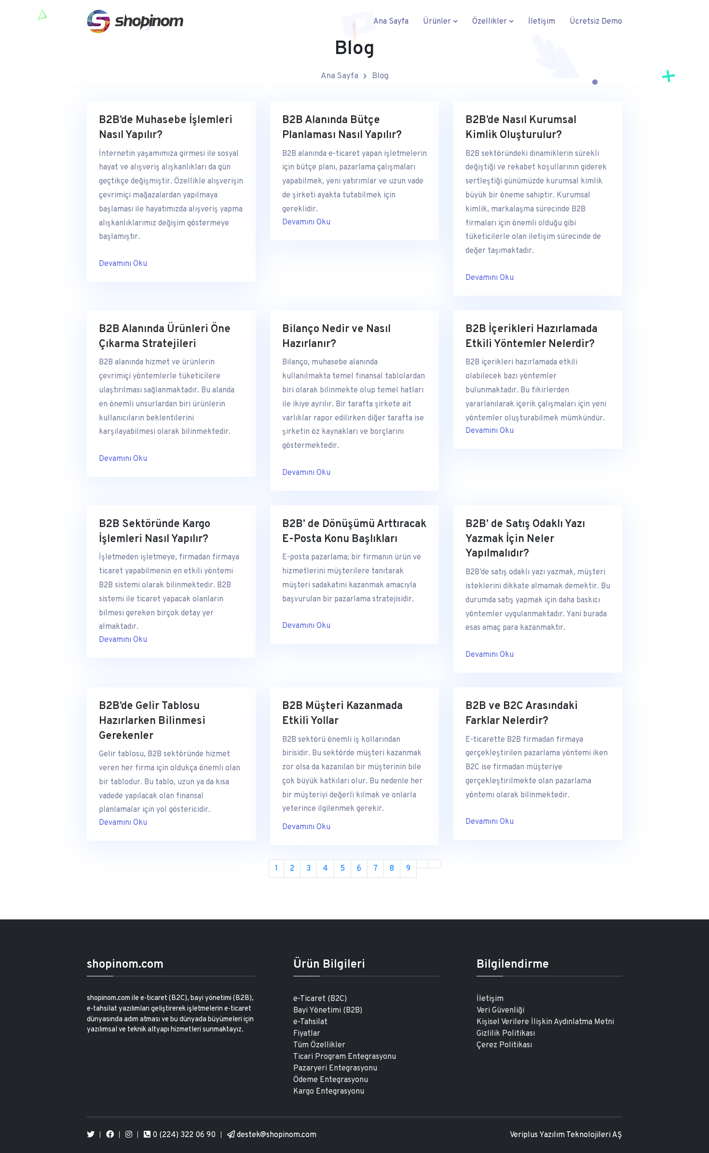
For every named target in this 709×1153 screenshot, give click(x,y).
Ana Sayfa (391, 22)
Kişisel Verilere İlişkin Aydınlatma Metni (545, 1022)
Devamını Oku (123, 264)
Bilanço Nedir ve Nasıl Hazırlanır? (336, 337)
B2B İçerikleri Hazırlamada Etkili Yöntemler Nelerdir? (531, 337)
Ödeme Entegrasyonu (330, 1080)
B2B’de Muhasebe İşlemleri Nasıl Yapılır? (165, 128)
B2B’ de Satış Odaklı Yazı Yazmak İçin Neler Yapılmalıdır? (525, 539)
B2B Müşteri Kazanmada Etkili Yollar (342, 714)
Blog (380, 76)
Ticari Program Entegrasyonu (344, 1057)
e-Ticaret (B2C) (320, 999)
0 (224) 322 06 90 (183, 1135)
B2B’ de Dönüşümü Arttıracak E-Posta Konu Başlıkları (354, 532)
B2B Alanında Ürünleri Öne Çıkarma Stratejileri (165, 337)
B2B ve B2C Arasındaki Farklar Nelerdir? (521, 714)
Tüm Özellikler (319, 1045)
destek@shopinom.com (275, 1135)
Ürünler (438, 22)
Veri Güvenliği (500, 1010)
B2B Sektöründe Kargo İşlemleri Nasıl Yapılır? (154, 532)
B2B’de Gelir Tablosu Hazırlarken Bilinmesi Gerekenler (152, 721)
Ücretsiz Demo (596, 22)
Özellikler (490, 22)
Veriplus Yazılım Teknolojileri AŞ (566, 1135)
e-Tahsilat (310, 1022)
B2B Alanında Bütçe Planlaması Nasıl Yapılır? (342, 128)
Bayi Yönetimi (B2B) (327, 1010)
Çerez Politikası (504, 1045)
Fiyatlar (306, 1034)
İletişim (541, 22)
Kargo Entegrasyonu (328, 1092)
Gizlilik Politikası (506, 1034)
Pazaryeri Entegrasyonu (335, 1068)
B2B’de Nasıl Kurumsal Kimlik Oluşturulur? (520, 128)
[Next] (422, 864)
